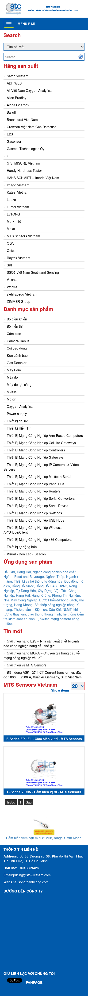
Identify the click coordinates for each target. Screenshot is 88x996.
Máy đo (12, 377)
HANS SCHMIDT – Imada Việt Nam (33, 177)
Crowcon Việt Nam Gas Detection (32, 126)
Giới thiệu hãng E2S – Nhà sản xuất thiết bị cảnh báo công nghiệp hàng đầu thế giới (41, 643)
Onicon (12, 250)
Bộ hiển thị (15, 326)
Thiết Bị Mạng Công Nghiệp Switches (34, 513)
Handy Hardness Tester (24, 170)
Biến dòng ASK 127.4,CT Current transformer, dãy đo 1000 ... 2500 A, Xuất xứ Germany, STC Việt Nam (43, 674)
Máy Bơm (14, 370)
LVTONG (13, 214)
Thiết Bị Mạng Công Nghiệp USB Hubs (35, 520)
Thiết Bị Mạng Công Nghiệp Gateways (35, 457)
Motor (11, 399)
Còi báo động (17, 348)
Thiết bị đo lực (17, 421)
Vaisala (12, 279)
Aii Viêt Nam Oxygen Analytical (29, 90)
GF (9, 156)
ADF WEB (14, 83)
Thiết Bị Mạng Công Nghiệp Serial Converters (41, 498)
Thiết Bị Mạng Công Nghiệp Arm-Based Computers (45, 435)
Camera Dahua (18, 340)
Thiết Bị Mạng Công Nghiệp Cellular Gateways (41, 442)
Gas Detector (17, 362)
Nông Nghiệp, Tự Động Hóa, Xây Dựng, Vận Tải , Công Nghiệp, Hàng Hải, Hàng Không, (40, 591)
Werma (12, 287)
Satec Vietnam (17, 75)
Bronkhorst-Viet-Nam (22, 119)
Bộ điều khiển (17, 319)
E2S (10, 134)
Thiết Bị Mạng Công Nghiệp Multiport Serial (39, 476)
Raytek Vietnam (18, 257)
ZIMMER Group (18, 301)
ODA (10, 243)
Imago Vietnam (18, 185)
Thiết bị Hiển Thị (19, 428)
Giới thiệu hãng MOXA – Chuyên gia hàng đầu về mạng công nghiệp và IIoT (42, 655)
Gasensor (14, 141)
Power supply (17, 413)
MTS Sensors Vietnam (23, 236)
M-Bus (11, 391)
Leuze (11, 199)
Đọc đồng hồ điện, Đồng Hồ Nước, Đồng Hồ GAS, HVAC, (43, 583)
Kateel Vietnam (18, 192)
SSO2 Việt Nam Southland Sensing (33, 272)
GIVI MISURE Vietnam (23, 163)
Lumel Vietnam (18, 206)
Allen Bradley (16, 97)
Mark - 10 (14, 221)
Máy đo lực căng (19, 384)
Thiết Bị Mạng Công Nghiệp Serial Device (37, 505)
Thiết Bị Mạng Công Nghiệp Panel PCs (35, 483)
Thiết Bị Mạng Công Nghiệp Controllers (36, 450)
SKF (10, 265)
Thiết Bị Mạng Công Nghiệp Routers (34, 491)
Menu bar (26, 23)
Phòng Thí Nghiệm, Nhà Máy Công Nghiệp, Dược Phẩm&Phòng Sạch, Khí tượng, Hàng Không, (44, 600)
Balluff (11, 112)
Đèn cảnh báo (17, 355)
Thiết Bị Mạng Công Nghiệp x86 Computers (39, 539)
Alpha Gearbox (18, 105)
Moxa (11, 228)
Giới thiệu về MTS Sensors (26, 665)
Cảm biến (14, 333)
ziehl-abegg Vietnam (22, 294)
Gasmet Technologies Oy (25, 148)
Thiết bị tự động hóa (22, 546)
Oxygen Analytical (20, 406)
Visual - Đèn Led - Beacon (26, 554)
